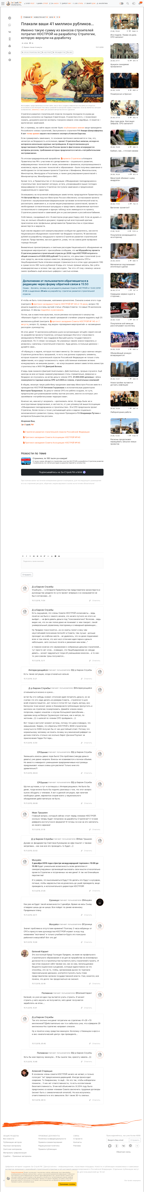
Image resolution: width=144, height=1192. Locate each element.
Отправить (26, 575)
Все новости (8, 1139)
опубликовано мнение (74, 127)
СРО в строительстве (32, 52)
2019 (51, 17)
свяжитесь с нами (38, 109)
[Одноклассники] (117, 1146)
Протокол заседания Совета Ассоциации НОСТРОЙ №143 (52, 437)
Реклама (77, 1146)
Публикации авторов (12, 1142)
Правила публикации (47, 1149)
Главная (26, 17)
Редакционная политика (48, 1146)
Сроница (54, 900)
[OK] (10, 39)
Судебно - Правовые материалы (17, 1156)
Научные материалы (12, 1146)
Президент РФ (60, 52)
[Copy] (90, 600)
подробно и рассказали (52, 310)
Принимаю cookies (67, 1184)
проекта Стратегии (72, 158)
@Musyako (87, 900)
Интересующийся (38, 670)
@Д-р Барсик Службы (81, 670)
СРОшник (42, 752)
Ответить (96, 600)
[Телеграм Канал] (130, 1146)
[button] (2, 3)
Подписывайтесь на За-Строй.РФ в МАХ (61, 472)
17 (127, 31)
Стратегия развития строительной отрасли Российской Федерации (57, 432)
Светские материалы (12, 1149)
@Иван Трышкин (84, 839)
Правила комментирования (50, 1142)
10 (128, 61)
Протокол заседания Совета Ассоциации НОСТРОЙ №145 (52, 443)
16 (32, 43)
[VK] (10, 32)
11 (57, 17)
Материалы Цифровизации (15, 1153)
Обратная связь (123, 1152)
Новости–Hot (40, 17)
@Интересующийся (83, 688)
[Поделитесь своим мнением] (62, 563)
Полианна (47, 993)
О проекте (77, 1139)
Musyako (36, 860)
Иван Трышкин (40, 812)
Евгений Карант (40, 951)
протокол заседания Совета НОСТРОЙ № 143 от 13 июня (60, 304)
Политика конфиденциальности (52, 1139)
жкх (70, 52)
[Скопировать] (81, 678)
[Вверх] (10, 60)
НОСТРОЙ (47, 52)
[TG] (10, 18)
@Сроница (87, 924)
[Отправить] (10, 53)
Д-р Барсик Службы (42, 586)
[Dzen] (137, 1146)
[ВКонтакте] (124, 1146)
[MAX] (110, 1146)
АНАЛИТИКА (103, 3)
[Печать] (10, 46)
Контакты (77, 1142)
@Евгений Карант (84, 993)
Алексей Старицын (42, 1071)
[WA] (10, 25)
